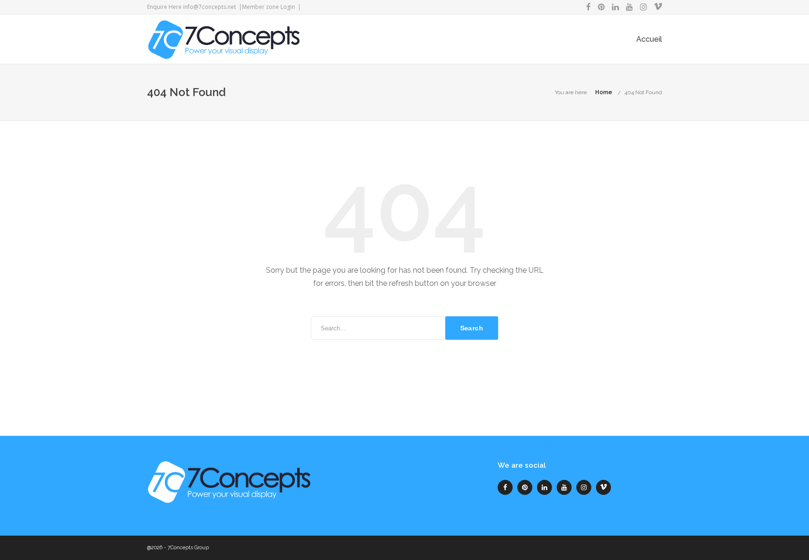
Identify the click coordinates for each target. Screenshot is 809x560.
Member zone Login (268, 7)
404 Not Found (643, 92)
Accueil (649, 39)
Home (603, 92)
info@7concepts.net (209, 7)
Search (471, 328)
